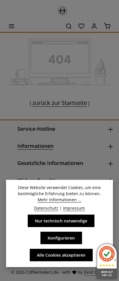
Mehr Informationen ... (59, 199)
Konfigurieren (61, 238)
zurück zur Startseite (59, 103)
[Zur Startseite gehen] (59, 9)
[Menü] (11, 26)
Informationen (35, 145)
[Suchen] (69, 26)
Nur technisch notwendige (61, 221)
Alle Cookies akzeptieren (61, 255)
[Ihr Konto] (94, 26)
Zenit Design (96, 272)
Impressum (74, 208)
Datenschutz (46, 208)
